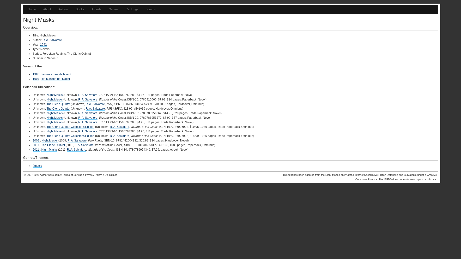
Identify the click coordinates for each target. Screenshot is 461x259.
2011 (36, 145)
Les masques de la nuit (56, 74)
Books (80, 9)
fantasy (37, 165)
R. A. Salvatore (52, 40)
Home (32, 9)
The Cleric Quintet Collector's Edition (70, 127)
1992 (43, 44)
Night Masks (55, 95)
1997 (36, 79)
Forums (151, 9)
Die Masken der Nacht (55, 79)
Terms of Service (72, 174)
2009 (36, 140)
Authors (63, 9)
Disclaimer (111, 174)
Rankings (132, 9)
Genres (113, 9)
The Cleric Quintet (58, 104)
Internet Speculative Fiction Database (376, 174)
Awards (96, 9)
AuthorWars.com (50, 174)
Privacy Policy (93, 174)
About (47, 9)
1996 (36, 74)
